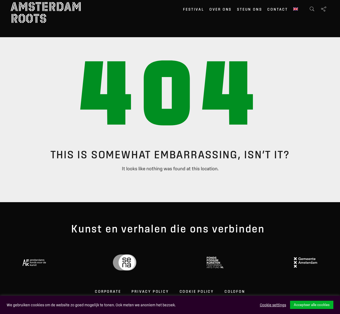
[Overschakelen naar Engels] (295, 9)
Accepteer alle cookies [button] (312, 305)
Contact (277, 9)
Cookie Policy (197, 291)
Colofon (234, 291)
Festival (193, 9)
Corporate (108, 291)
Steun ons (249, 9)
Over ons (220, 9)
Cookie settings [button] (273, 305)
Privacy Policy (150, 291)
